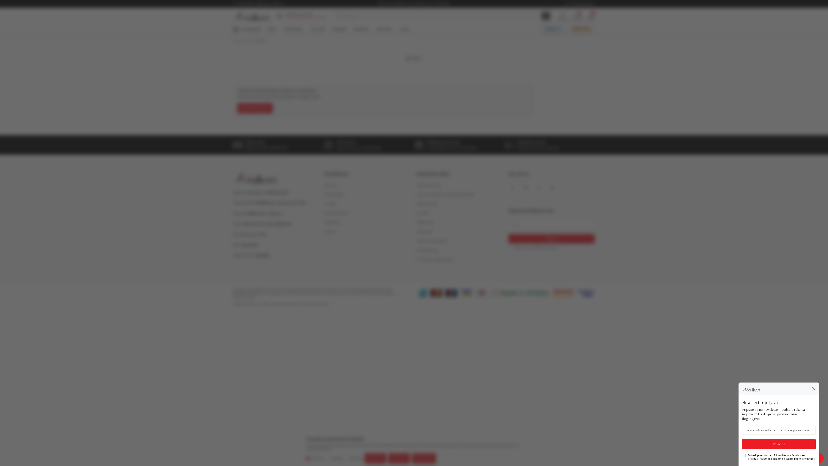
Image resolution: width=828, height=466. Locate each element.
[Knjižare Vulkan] (751, 388)
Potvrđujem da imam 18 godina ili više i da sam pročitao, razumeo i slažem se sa (781, 457)
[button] (814, 389)
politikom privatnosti (802, 459)
